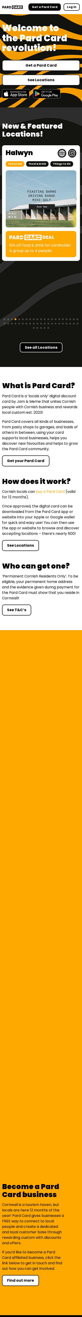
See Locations (41, 80)
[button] (4, 319)
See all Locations (41, 347)
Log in (71, 7)
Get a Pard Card (41, 65)
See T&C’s (16, 610)
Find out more (20, 1280)
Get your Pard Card (25, 460)
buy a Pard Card (50, 491)
